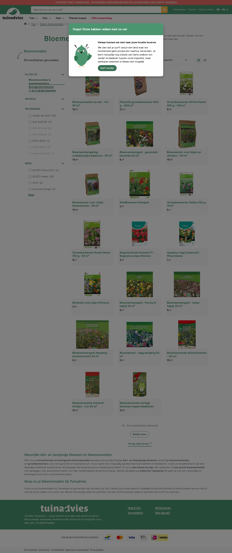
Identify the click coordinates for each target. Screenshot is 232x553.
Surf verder (107, 68)
